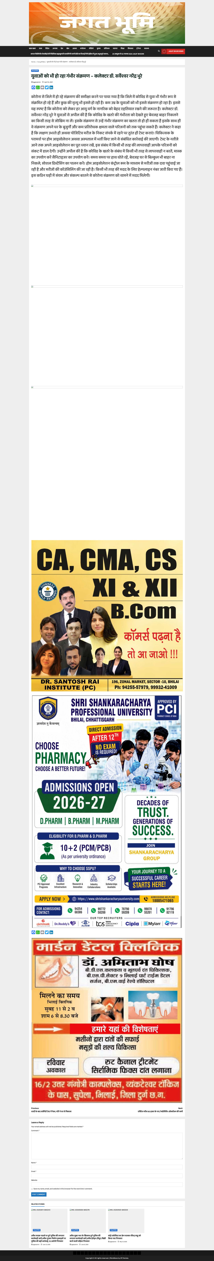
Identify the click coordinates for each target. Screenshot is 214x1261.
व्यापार (115, 48)
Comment (35, 1130)
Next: (160, 1110)
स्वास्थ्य (146, 48)
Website (34, 1180)
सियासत (130, 48)
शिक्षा (122, 48)
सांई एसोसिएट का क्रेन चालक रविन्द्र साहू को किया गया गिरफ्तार (124, 1237)
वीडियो (91, 48)
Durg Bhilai (35, 71)
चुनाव (99, 48)
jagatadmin (37, 82)
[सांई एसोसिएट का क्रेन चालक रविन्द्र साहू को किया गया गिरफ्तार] (126, 1221)
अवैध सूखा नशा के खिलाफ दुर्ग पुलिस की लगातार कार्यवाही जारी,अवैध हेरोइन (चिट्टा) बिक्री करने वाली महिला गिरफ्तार (88, 1238)
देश (62, 48)
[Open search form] (159, 51)
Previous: (51, 1110)
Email (33, 1171)
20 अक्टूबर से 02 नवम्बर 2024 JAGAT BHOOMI (128, 54)
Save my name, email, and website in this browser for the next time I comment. (63, 1189)
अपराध (55, 48)
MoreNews (114, 1258)
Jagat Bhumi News (176, 51)
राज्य (40, 48)
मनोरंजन (83, 48)
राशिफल (107, 48)
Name (34, 1163)
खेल (67, 48)
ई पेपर (139, 48)
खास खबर (32, 48)
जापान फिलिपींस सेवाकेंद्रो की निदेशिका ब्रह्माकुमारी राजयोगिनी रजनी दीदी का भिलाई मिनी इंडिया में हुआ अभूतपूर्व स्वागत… (70, 54)
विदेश (47, 48)
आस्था (75, 48)
